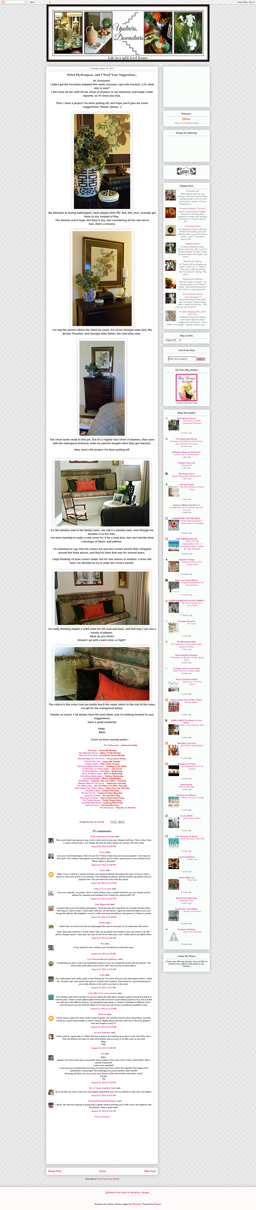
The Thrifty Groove (91, 800)
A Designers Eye (186, 900)
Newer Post (54, 1171)
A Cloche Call (192, 191)
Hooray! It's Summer (192, 911)
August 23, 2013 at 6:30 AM (103, 954)
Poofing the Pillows (186, 795)
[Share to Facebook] (120, 822)
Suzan (102, 852)
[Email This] (111, 822)
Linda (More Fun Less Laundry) (102, 993)
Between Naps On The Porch (91, 783)
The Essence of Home (186, 836)
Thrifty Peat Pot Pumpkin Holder (186, 671)
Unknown (102, 1014)
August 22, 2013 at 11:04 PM (103, 917)
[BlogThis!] (114, 822)
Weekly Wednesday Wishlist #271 (186, 476)
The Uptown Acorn (186, 418)
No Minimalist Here (186, 642)
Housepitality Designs (186, 655)
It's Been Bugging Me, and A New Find (192, 312)
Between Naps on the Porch (186, 452)
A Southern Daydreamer (92, 776)
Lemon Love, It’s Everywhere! (186, 454)
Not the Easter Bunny (193, 294)
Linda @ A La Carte (102, 889)
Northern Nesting (186, 929)
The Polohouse (106, 808)
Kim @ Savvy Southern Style (102, 1088)
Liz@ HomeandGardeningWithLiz (102, 959)
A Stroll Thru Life (92, 761)
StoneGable (83, 781)
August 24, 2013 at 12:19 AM (103, 1027)
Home (102, 1171)
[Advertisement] (102, 1143)
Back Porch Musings (186, 898)
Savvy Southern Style (92, 773)
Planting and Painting (193, 279)
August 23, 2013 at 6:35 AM (103, 969)
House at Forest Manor (186, 580)
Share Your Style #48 (192, 932)
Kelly (102, 975)
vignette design (186, 559)
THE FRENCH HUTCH (186, 539)
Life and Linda (186, 484)
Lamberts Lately (92, 791)
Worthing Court (186, 474)
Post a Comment (102, 1117)
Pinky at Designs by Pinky (102, 836)
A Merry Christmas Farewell (192, 798)
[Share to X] (117, 822)
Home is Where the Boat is (186, 505)
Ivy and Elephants (91, 778)
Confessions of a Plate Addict (95, 769)
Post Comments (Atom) (108, 1179)
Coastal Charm (92, 764)
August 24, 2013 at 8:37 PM (103, 1095)
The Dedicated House (88, 753)
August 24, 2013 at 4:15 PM (103, 1082)
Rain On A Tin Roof (88, 755)
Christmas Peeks (193, 226)
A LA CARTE (186, 816)
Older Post (150, 1171)
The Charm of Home (89, 798)
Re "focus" (192, 624)
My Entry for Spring (193, 261)
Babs (188, 119)
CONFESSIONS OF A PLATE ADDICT (186, 600)
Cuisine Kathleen (90, 771)
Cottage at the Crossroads (186, 668)
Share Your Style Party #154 (192, 839)
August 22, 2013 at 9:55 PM (103, 846)
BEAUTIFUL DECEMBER (192, 746)
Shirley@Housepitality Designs (102, 1101)
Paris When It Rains (192, 818)
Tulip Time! (192, 880)
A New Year (192, 859)
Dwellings (92, 750)
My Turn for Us (88, 793)
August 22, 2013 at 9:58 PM (103, 865)
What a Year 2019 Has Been (192, 725)
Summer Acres (92, 805)
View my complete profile (186, 123)
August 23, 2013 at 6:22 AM (103, 938)
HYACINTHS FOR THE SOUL (186, 518)
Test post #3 (186, 465)
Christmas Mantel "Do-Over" (192, 208)
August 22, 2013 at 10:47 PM (103, 899)
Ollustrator (136, 1204)
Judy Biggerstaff (102, 904)
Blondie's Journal (186, 743)
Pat (102, 1054)
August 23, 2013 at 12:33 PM (103, 1009)
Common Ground (92, 795)
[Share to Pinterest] (122, 822)
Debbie (102, 923)
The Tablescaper (111, 745)
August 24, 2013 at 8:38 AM (103, 1048)
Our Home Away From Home (90, 766)
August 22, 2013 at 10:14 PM (103, 883)
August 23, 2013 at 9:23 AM (103, 987)
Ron (102, 944)
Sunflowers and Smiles (186, 909)
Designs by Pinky (186, 764)
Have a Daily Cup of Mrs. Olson (89, 788)
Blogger (157, 1204)
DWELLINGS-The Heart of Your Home (186, 721)
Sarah (102, 870)
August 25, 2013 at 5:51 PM (103, 1111)
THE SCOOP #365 (186, 787)
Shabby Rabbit (193, 244)
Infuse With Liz (186, 877)
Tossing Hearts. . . (192, 702)
